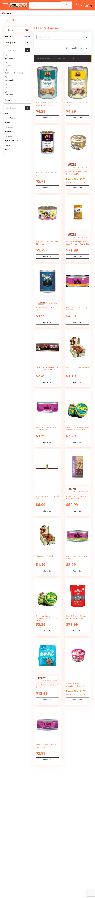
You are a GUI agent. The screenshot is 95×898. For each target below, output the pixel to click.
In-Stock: (9, 30)
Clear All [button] (27, 37)
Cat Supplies (10, 80)
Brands (8, 100)
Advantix (8, 131)
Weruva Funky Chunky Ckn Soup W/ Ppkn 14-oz (46, 104)
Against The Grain (12, 140)
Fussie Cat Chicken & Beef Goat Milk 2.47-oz (76, 173)
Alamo (7, 145)
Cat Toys (8, 87)
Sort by (66, 48)
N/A (6, 113)
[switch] (27, 30)
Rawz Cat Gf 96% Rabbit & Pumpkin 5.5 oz (76, 308)
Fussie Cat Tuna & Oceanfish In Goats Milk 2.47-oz (75, 686)
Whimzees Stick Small (44, 556)
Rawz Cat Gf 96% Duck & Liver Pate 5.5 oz (46, 428)
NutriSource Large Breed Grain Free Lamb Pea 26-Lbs (77, 243)
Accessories (10, 58)
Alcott (7, 149)
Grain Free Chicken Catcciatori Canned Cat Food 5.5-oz (47, 618)
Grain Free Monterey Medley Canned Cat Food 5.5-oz (77, 428)
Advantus (8, 136)
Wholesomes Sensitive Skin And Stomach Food (77, 497)
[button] (78, 5)
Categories (10, 42)
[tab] (17, 68)
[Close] (88, 58)
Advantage (9, 127)
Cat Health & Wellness (14, 73)
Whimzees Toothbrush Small (77, 367)
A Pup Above (10, 118)
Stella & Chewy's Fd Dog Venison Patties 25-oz (76, 617)
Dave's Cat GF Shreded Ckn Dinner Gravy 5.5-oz (47, 368)
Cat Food (9, 65)
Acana (7, 122)
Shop (14, 20)
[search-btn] (27, 50)
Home (6, 20)
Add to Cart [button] (47, 118)
